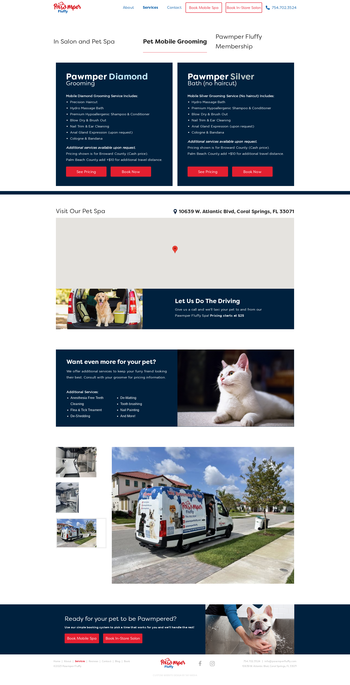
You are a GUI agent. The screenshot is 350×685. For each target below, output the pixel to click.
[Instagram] (212, 664)
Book (127, 661)
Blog (117, 661)
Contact (174, 7)
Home (56, 661)
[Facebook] (200, 663)
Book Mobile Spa (204, 7)
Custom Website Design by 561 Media (175, 675)
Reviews (93, 661)
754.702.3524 (284, 7)
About (128, 7)
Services (150, 7)
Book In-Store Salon (244, 7)
